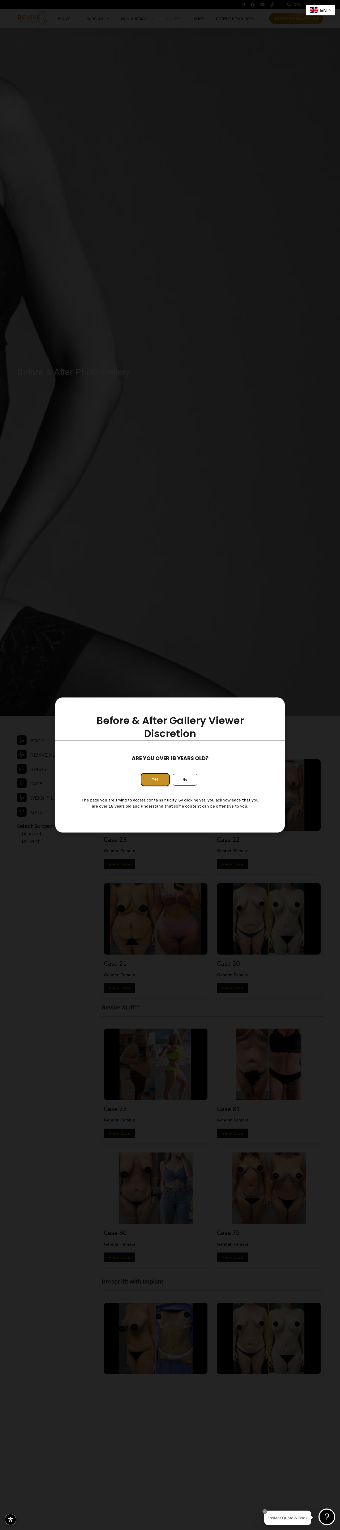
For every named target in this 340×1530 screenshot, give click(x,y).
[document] (170, 765)
